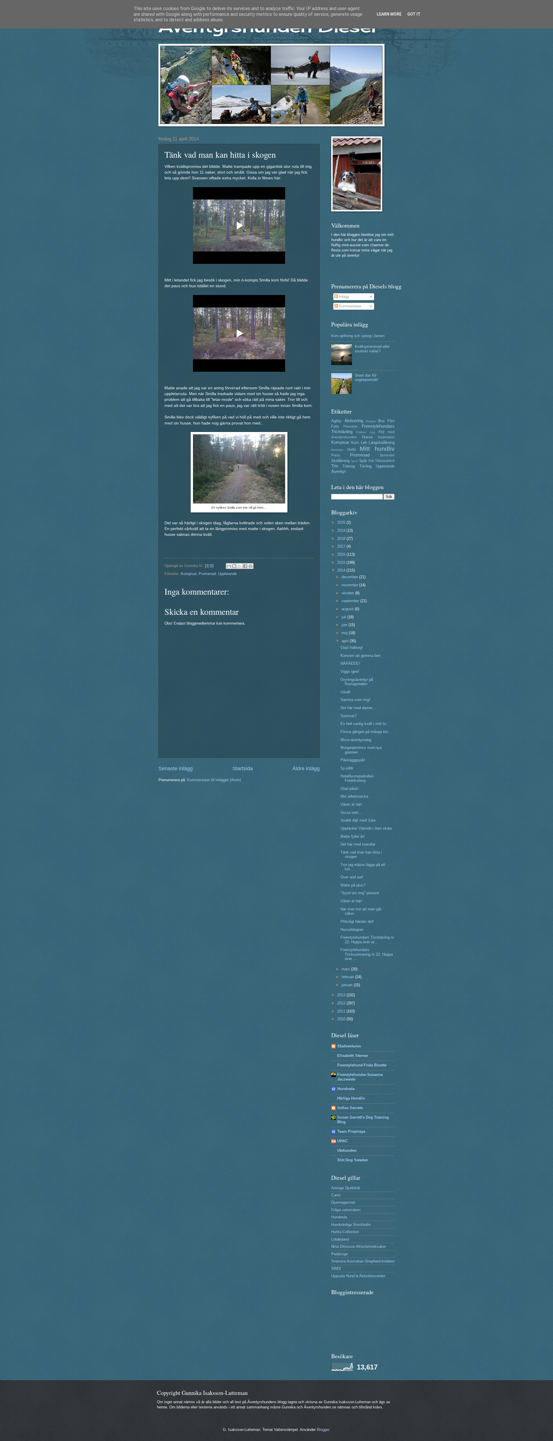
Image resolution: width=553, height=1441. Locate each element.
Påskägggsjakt (352, 760)
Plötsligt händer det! (357, 921)
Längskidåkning (382, 442)
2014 (341, 570)
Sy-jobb (346, 768)
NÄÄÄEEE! (350, 663)
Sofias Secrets (350, 1108)
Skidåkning (340, 461)
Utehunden (347, 1150)
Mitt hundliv (377, 448)
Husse (367, 437)
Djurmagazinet (343, 1202)
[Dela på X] (240, 566)
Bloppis (371, 421)
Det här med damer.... (358, 708)
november (350, 585)
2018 (341, 538)
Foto (335, 426)
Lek (364, 442)
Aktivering (353, 420)
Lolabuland (340, 1239)
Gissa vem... (351, 812)
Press (335, 455)
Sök (371, 461)
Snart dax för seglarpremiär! (366, 377)
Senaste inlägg (175, 768)
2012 (341, 1003)
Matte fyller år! (352, 836)
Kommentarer (349, 306)
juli (344, 617)
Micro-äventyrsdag (355, 740)
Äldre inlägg (306, 768)
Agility (336, 421)
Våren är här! (351, 804)
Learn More (389, 14)
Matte (351, 449)
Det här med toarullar (357, 844)
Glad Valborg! (351, 647)
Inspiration (386, 437)
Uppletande (227, 574)
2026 (341, 522)
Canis (336, 1195)
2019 (341, 530)
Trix (334, 465)
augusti (348, 609)
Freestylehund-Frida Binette (362, 1065)
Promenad (207, 574)
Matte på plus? (352, 885)
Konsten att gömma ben (360, 655)
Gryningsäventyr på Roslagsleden (356, 681)
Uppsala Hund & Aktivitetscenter (358, 1276)
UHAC (342, 1141)
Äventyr (338, 471)
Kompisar (188, 574)
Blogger (323, 1429)
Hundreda (346, 1089)
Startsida (242, 768)
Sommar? (348, 716)
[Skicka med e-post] (229, 566)
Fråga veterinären (345, 1210)
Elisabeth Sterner (352, 1055)
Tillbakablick (385, 461)
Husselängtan (351, 929)
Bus (381, 421)
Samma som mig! (355, 700)
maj (345, 633)
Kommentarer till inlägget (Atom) (214, 780)
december (350, 577)
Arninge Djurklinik (345, 1188)
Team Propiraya (351, 1131)
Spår (363, 461)
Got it (414, 14)
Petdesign (339, 1254)
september (351, 601)
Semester (387, 455)
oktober (348, 593)
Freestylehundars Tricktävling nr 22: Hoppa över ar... (367, 939)
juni (345, 625)
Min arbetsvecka (354, 796)
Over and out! (351, 877)
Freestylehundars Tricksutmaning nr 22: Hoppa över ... (366, 954)
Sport (354, 461)
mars (346, 969)
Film (391, 421)
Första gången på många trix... (366, 732)
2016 (341, 554)
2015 (341, 562)
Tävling (365, 466)
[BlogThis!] (234, 566)
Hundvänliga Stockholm (351, 1224)
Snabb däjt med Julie (358, 820)
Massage (337, 449)
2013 (341, 995)
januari (348, 985)
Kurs (355, 442)
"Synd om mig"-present (359, 893)
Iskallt (345, 692)
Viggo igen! (349, 671)
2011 (341, 1011)
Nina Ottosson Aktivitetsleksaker (358, 1246)
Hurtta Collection (345, 1232)
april (346, 641)
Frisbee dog (365, 432)
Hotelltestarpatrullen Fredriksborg (357, 778)
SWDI (336, 1268)
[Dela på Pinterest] (250, 566)
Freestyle (350, 426)
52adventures (349, 1046)
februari (348, 977)
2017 (341, 546)
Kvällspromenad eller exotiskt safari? (372, 348)
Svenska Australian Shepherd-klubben (363, 1261)
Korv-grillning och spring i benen (358, 336)
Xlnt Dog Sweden (352, 1160)
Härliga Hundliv (351, 1098)
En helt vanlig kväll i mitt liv (363, 724)
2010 (341, 1019)
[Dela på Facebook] (245, 566)
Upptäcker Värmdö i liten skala (366, 828)
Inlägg (343, 296)
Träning (348, 466)
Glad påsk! (349, 788)
